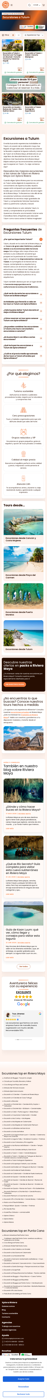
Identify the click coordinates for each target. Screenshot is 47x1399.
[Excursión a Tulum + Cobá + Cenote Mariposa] (34, 56)
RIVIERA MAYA (24, 814)
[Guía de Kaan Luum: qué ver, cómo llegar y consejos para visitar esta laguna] (23, 913)
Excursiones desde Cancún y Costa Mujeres (21, 539)
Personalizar (23, 1386)
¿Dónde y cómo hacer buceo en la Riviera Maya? (23, 808)
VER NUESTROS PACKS (15, 684)
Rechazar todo (23, 1394)
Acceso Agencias (9, 1330)
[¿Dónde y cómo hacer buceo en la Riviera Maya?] (23, 791)
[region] (23, 1377)
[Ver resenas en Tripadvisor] (40, 27)
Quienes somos (8, 1306)
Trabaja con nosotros (11, 1326)
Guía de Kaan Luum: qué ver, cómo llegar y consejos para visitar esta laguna (23, 934)
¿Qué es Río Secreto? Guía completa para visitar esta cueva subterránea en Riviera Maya (23, 868)
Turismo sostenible (10, 1313)
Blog (4, 1310)
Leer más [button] (9, 1034)
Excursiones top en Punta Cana (23, 1231)
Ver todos (23, 966)
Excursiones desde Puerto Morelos (19, 613)
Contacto (6, 1317)
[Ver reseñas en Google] (27, 27)
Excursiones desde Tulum (19, 649)
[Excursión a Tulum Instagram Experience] (34, 108)
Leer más (10, 828)
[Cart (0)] (43, 5)
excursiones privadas (20, 712)
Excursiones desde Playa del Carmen (21, 576)
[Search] (29, 5)
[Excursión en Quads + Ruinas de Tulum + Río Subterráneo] (12, 108)
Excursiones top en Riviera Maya (23, 1073)
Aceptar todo (23, 1379)
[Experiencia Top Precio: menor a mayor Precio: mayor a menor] (33, 35)
